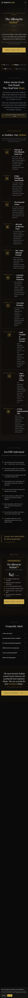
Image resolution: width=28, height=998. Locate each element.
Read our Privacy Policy (21, 992)
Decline (4, 995)
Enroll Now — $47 (13, 50)
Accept (9, 995)
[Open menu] (25, 2)
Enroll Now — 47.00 (13, 601)
